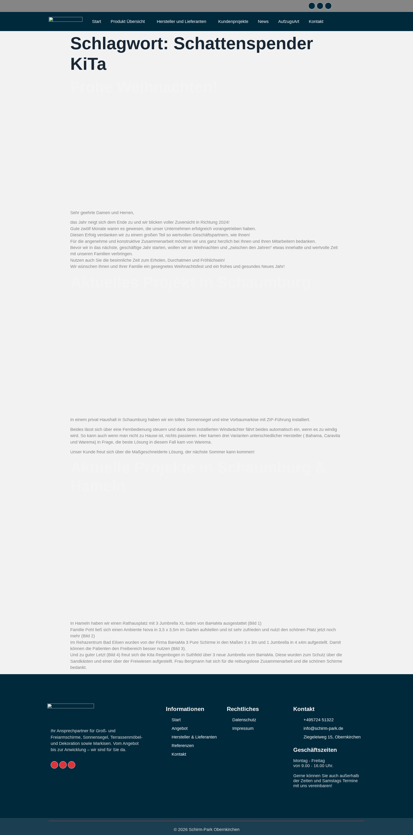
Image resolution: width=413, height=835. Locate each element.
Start (96, 21)
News (263, 21)
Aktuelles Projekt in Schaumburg (190, 282)
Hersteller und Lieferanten (181, 21)
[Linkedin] (320, 5)
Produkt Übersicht (128, 21)
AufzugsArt (288, 21)
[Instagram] (328, 5)
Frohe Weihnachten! (143, 87)
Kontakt (316, 21)
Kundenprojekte (233, 21)
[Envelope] (311, 5)
